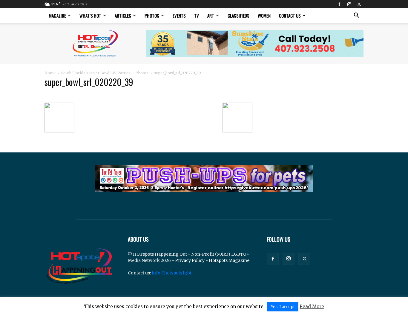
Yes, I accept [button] (283, 306)
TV (196, 15)
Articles (123, 15)
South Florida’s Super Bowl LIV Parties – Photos (104, 73)
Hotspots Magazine (229, 260)
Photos (152, 15)
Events (179, 15)
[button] (356, 16)
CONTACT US (290, 15)
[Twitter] (359, 4)
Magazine (57, 15)
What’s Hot (90, 15)
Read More (312, 306)
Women (264, 15)
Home (50, 73)
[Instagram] (349, 4)
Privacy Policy (190, 260)
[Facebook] (339, 4)
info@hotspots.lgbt (171, 273)
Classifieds (238, 15)
